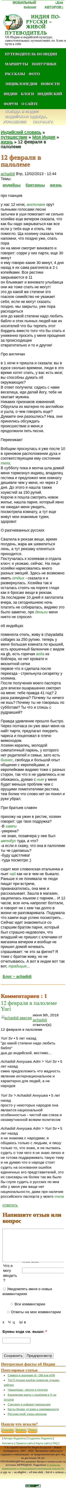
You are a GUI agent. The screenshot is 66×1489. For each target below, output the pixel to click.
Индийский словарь (21, 132)
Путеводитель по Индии (31, 54)
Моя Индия (43, 137)
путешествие (14, 137)
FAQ (55, 1443)
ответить (10, 1205)
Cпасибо (7, 1430)
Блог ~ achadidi (17, 976)
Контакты (8, 1443)
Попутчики (44, 64)
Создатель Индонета (39, 1438)
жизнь (7, 141)
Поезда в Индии (21, 111)
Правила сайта (25, 1443)
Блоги (27, 93)
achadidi (8, 174)
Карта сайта (43, 1443)
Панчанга (43, 122)
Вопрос (21, 1430)
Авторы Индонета (14, 1438)
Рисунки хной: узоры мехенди (27, 1414)
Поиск (33, 1430)
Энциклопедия (21, 83)
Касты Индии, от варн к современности (33, 1409)
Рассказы (15, 73)
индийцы (12, 185)
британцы (35, 185)
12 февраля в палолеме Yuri (29, 1005)
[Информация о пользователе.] (17, 1018)
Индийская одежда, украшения (25, 119)
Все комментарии (29, 1304)
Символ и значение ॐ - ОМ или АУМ (31, 1375)
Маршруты (16, 64)
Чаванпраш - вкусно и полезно (28, 1389)
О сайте (29, 103)
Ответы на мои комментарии (35, 1312)
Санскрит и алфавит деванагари (29, 1404)
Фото (34, 73)
